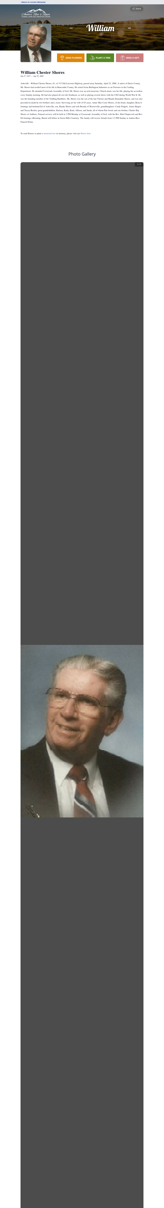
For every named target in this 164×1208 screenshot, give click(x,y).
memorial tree (49, 133)
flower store (86, 133)
